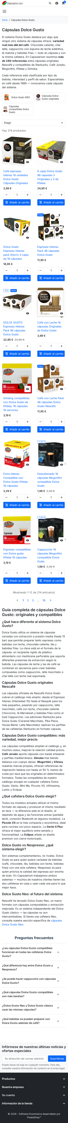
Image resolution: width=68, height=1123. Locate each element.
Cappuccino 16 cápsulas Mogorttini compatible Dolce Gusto (49, 555)
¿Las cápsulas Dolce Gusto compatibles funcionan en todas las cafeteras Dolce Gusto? (30, 952)
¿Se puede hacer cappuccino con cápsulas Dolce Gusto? (30, 980)
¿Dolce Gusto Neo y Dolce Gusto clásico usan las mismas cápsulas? (30, 1007)
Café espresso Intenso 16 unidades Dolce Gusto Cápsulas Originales (15, 177)
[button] (50, 3)
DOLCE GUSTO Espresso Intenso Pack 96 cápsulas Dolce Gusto (14, 328)
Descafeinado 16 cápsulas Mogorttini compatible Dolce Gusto (49, 479)
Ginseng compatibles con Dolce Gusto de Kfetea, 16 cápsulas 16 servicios (16, 404)
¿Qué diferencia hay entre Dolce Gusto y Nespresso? (30, 967)
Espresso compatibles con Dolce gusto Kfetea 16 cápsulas (17, 553)
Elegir (7, 122)
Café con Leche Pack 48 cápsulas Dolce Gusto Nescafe (50, 402)
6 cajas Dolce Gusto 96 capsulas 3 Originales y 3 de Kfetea (49, 177)
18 (44, 600)
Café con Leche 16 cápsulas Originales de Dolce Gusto (49, 326)
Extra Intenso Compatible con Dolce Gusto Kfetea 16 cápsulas (15, 479)
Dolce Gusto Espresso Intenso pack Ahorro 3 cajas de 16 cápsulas (16, 252)
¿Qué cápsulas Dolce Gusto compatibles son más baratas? (30, 994)
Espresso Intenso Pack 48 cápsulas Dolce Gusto (48, 250)
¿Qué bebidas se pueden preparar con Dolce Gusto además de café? (30, 1021)
